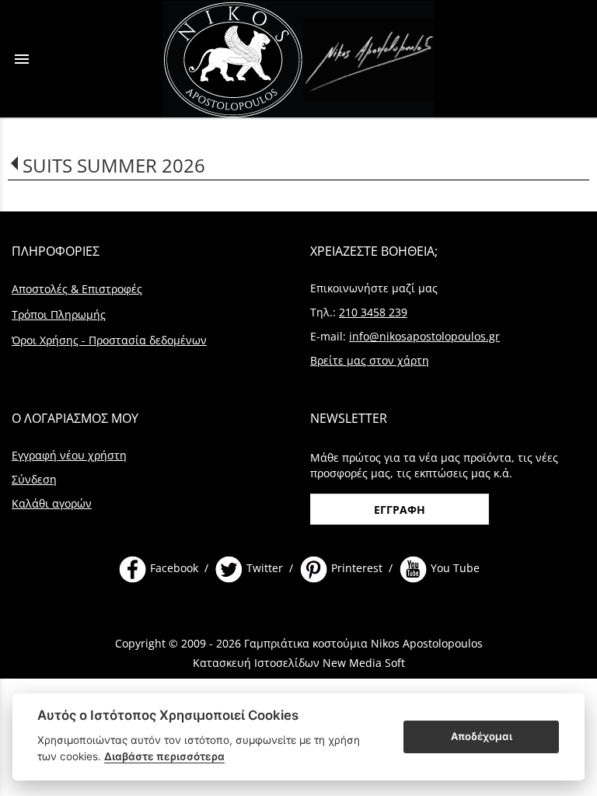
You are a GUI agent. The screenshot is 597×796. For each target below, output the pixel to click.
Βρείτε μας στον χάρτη (369, 360)
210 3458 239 (373, 312)
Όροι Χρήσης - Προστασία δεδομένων (109, 340)
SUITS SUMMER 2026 (114, 165)
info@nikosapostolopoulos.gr (424, 336)
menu (21, 59)
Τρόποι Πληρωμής (59, 314)
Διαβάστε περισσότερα (164, 756)
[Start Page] (298, 58)
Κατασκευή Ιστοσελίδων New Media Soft (299, 662)
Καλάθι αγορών (52, 503)
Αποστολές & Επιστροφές (77, 288)
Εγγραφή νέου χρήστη (69, 455)
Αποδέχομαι (481, 736)
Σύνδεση (34, 479)
